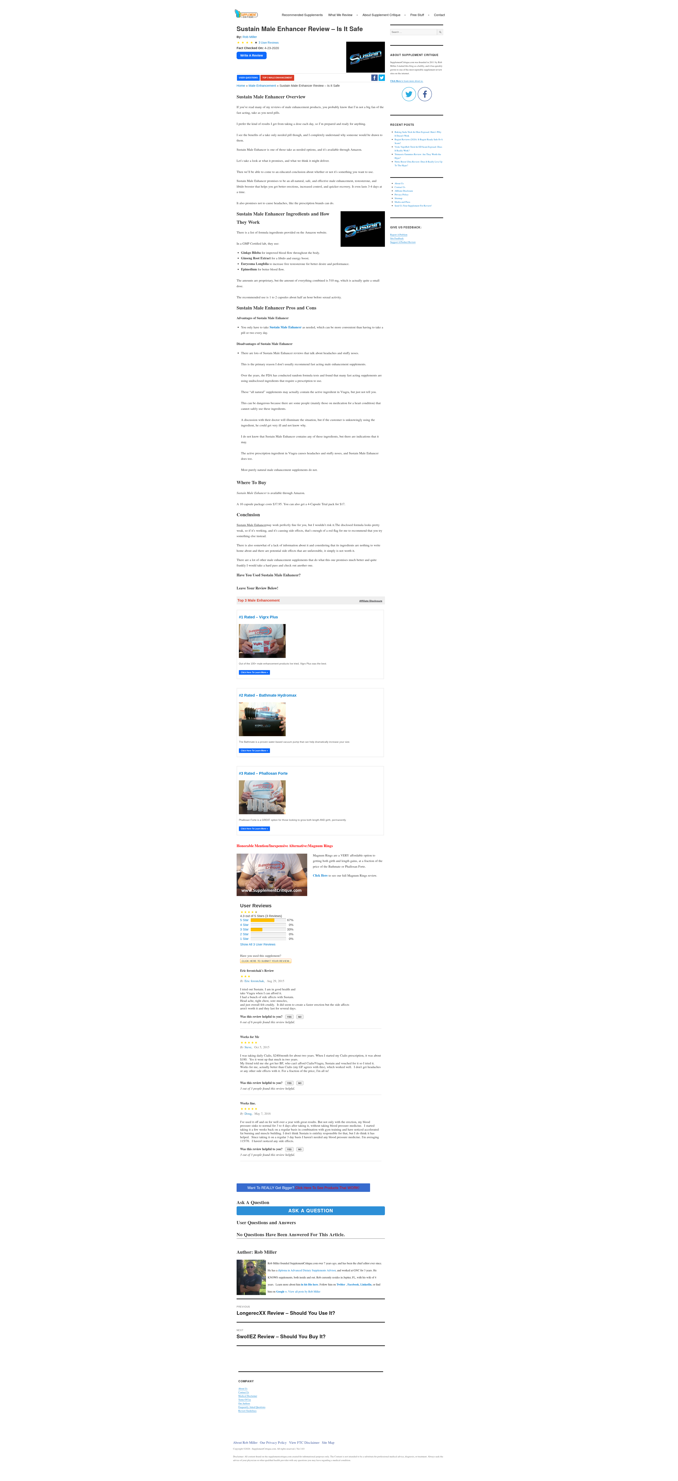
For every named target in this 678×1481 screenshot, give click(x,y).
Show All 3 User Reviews (257, 944)
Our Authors (244, 1403)
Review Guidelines (247, 1410)
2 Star (244, 934)
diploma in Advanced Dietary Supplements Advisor (307, 1270)
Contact (439, 14)
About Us (242, 1388)
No (300, 1016)
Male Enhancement (262, 85)
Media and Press (402, 201)
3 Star (244, 929)
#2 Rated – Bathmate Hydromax (267, 695)
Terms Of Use (244, 1399)
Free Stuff (417, 14)
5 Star (244, 920)
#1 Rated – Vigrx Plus (258, 617)
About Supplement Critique (381, 14)
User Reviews (269, 42)
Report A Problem (398, 234)
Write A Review (251, 55)
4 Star (244, 925)
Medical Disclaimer (247, 1395)
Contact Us (243, 1392)
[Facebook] (374, 77)
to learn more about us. (406, 80)
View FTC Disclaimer (304, 1442)
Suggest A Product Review (403, 242)
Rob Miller (250, 37)
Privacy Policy (402, 194)
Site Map (328, 1442)
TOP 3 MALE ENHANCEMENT (277, 77)
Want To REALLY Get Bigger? (303, 1187)
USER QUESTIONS (248, 77)
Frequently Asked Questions (251, 1407)
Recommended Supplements (302, 14)
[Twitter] (382, 77)
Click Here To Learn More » (254, 672)
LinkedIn (365, 1284)
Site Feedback (397, 238)
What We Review (340, 14)
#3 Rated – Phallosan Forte (263, 773)
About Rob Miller (245, 1442)
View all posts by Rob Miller (304, 1291)
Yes (289, 1016)
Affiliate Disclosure (404, 190)
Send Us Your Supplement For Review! (413, 205)
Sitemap (398, 198)
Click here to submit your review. (266, 961)
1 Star (244, 939)
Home (241, 85)
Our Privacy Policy (273, 1442)
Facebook (353, 1284)
